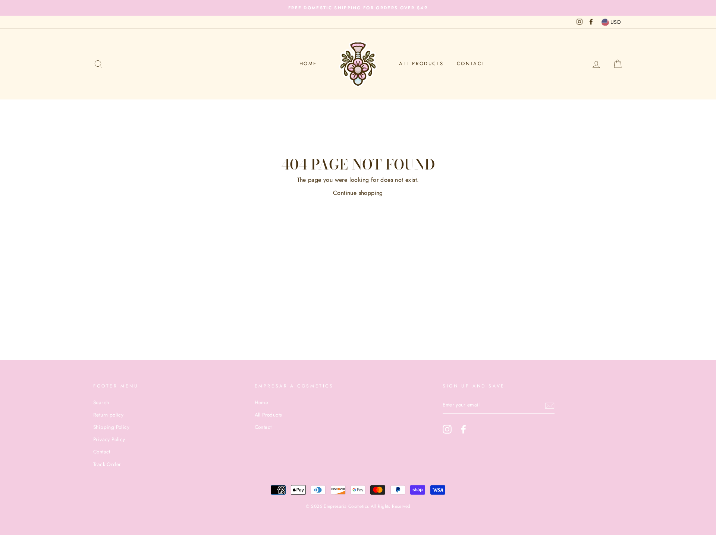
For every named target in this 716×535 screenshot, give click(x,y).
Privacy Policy (109, 439)
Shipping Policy (111, 427)
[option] (358, 8)
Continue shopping (358, 193)
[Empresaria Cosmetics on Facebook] (463, 429)
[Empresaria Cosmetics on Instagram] (447, 429)
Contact (471, 63)
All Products (421, 63)
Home (308, 63)
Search (101, 402)
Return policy (108, 414)
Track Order (107, 464)
